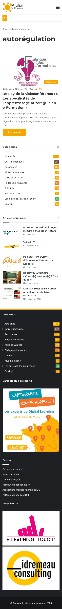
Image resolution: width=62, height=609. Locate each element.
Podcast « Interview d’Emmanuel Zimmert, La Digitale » (38, 260)
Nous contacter (10, 474)
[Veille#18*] (12, 247)
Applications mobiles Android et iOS (21, 489)
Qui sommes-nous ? (12, 469)
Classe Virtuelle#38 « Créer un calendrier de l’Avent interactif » (39, 292)
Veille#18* (29, 242)
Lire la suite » (14, 132)
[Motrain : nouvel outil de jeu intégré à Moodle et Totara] (12, 232)
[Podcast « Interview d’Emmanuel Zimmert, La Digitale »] (12, 261)
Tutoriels (9, 188)
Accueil (9, 29)
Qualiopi (9, 204)
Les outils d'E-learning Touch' (20, 198)
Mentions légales (11, 479)
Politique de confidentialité (16, 484)
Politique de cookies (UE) (15, 495)
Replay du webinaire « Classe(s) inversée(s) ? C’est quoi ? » (41, 276)
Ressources (11, 167)
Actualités (10, 156)
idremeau (9, 89)
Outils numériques (14, 161)
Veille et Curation (14, 177)
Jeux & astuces (13, 193)
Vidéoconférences (14, 172)
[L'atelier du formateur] (12, 7)
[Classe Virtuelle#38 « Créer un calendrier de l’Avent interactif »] (12, 293)
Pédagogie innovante (16, 183)
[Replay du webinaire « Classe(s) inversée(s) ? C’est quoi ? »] (12, 277)
